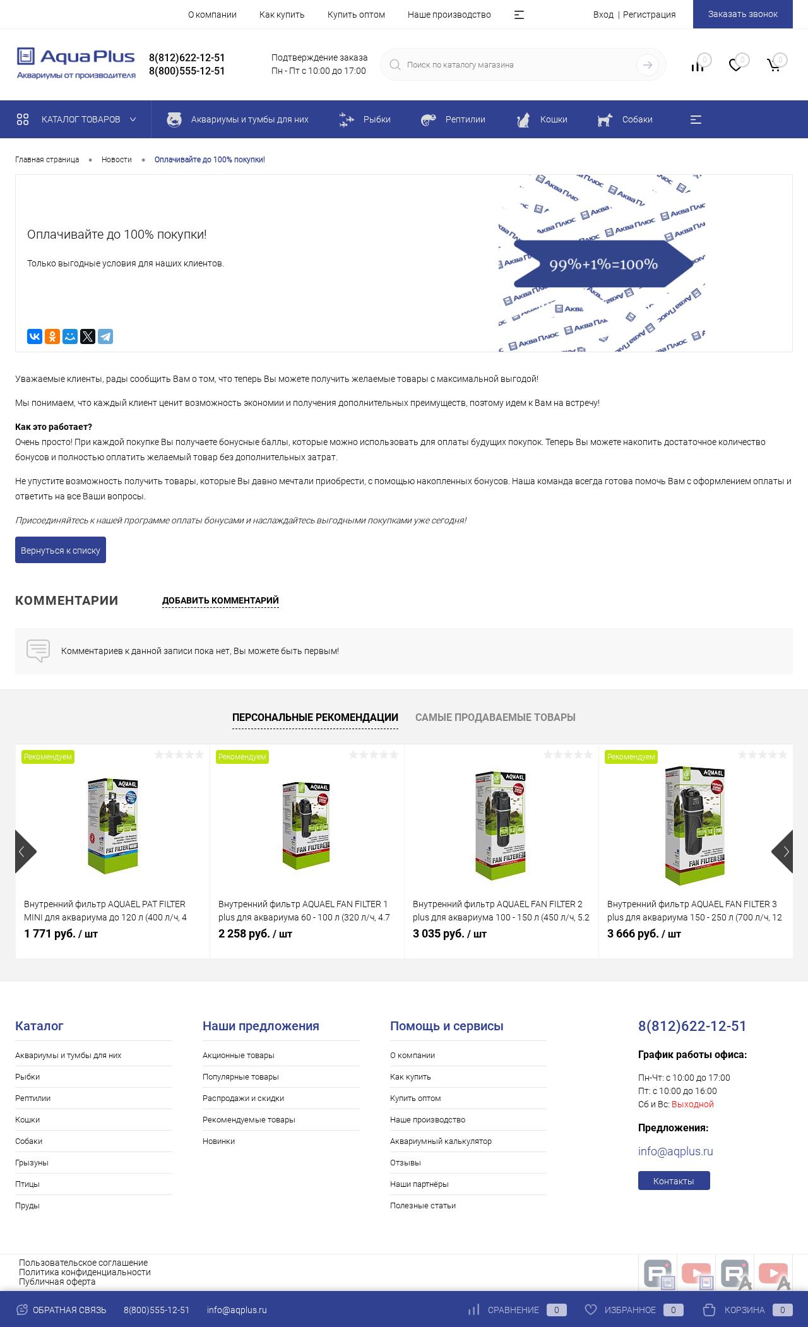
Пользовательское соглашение (83, 1263)
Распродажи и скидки (243, 1098)
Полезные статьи (423, 1205)
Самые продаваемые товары (495, 717)
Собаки (28, 1141)
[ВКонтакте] (34, 336)
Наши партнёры (419, 1184)
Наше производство (449, 14)
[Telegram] (105, 336)
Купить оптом (356, 14)
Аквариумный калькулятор (441, 1141)
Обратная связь (69, 1310)
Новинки (219, 1141)
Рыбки (27, 1076)
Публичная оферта (57, 1281)
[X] (87, 336)
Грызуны (32, 1162)
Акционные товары (239, 1055)
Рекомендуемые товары (249, 1119)
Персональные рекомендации (315, 717)
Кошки (27, 1119)
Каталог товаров (82, 119)
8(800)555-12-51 (157, 1310)
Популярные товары (241, 1076)
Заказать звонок (743, 14)
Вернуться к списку (60, 550)
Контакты (673, 1181)
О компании (212, 14)
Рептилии (32, 1098)
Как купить (282, 14)
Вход (603, 14)
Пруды (27, 1205)
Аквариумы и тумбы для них (68, 1055)
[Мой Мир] (70, 336)
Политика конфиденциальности (85, 1272)
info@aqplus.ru (675, 1151)
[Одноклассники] (52, 336)
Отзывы (405, 1162)
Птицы (27, 1184)
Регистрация (649, 14)
